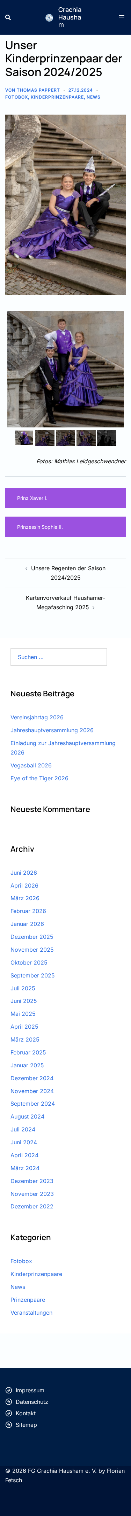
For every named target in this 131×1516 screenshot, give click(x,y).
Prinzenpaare (27, 1299)
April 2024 (24, 1155)
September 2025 (32, 975)
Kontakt (26, 1413)
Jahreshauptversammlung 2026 (52, 730)
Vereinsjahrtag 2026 (37, 717)
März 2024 (24, 1168)
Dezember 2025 (31, 936)
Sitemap (26, 1424)
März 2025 (24, 1039)
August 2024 (27, 1116)
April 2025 (24, 1026)
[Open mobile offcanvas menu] (122, 17)
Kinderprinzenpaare (57, 97)
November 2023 (32, 1193)
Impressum (30, 1390)
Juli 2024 (22, 1129)
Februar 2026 (28, 910)
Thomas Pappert (38, 90)
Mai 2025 (23, 1013)
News (94, 97)
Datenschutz (32, 1401)
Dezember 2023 (31, 1180)
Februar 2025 (28, 1052)
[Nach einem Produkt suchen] (8, 17)
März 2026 (24, 898)
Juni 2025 (23, 1000)
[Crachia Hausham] (49, 17)
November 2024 (32, 1091)
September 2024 (32, 1103)
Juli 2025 (22, 988)
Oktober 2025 (29, 962)
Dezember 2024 (31, 1078)
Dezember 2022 (31, 1206)
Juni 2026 (23, 872)
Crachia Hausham (69, 17)
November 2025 (32, 949)
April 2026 (24, 885)
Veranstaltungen (31, 1312)
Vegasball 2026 (31, 765)
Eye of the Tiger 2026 (39, 778)
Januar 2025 (27, 1065)
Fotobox (16, 97)
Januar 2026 (27, 923)
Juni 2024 (23, 1142)
